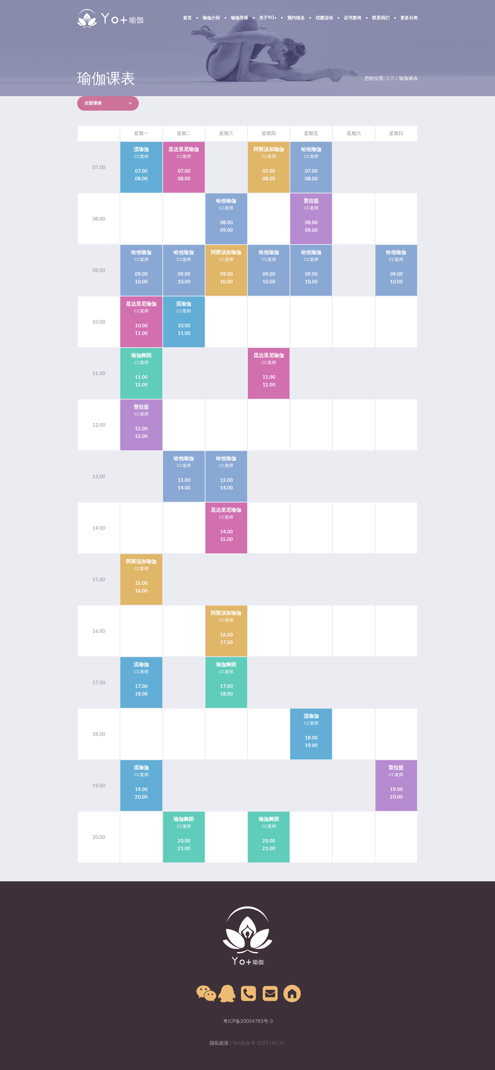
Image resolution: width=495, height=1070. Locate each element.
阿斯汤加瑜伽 (269, 149)
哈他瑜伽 (311, 149)
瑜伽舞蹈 (141, 355)
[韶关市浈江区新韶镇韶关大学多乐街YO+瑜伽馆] (292, 994)
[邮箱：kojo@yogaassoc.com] (271, 994)
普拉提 (311, 200)
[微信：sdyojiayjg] (205, 994)
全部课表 (93, 103)
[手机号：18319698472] (249, 994)
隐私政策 (219, 1043)
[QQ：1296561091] (227, 994)
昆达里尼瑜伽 (184, 149)
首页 (390, 78)
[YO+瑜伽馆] (247, 935)
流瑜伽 (141, 149)
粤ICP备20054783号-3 (247, 1021)
